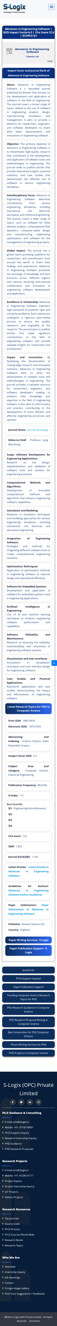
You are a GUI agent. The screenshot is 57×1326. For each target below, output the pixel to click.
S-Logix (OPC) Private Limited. (27, 1317)
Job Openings (12, 1277)
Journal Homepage (37, 429)
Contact (9, 1283)
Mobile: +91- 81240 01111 (19, 1175)
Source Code (12, 1223)
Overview (10, 1266)
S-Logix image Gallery (17, 1288)
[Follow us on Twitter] (21, 1102)
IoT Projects (11, 1191)
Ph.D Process (12, 1229)
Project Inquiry (13, 1181)
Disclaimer (33, 1321)
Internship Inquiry (15, 1272)
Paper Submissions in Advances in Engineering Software (28, 909)
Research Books (14, 1240)
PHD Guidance (13, 1143)
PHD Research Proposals (19, 1149)
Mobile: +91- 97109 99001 (19, 1127)
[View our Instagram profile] (38, 1102)
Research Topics (14, 1245)
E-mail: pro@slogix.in (17, 1170)
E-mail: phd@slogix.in (17, 1122)
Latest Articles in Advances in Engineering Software (28, 871)
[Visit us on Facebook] (12, 1102)
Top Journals (12, 1218)
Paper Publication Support (28, 987)
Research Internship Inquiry (21, 1138)
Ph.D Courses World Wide (19, 1234)
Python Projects (14, 1197)
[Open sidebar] (54, 663)
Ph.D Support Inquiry (17, 1132)
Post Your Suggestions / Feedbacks (25, 1293)
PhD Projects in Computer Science (28, 1053)
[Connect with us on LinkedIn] (30, 1102)
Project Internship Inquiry (19, 1186)
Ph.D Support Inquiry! (28, 978)
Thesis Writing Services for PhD (28, 1044)
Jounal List (28, 970)
